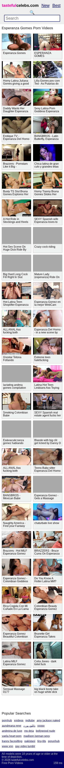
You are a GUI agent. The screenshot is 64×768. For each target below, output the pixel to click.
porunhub (54, 741)
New (45, 5)
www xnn (7, 746)
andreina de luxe (12, 730)
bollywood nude (45, 730)
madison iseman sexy (37, 736)
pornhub (7, 720)
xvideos (18, 720)
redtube (30, 720)
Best (56, 5)
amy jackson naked (48, 720)
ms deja (29, 730)
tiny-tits (41, 741)
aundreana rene (11, 725)
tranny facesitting (12, 741)
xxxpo (41, 725)
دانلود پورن (29, 725)
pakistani (29, 741)
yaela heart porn (12, 736)
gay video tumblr (25, 746)
